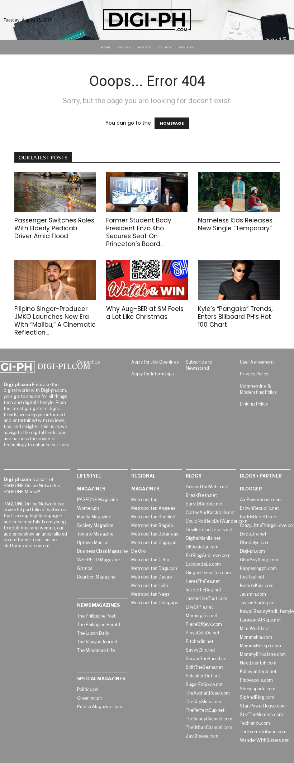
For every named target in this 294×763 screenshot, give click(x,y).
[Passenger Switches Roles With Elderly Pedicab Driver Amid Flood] (55, 192)
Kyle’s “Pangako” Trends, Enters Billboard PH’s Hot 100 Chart (235, 316)
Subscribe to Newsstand (199, 365)
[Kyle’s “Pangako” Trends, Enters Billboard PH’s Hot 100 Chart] (239, 280)
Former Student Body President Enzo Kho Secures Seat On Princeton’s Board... (138, 232)
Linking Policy (254, 404)
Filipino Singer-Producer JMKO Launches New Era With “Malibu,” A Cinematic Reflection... (55, 320)
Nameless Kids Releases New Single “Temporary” (235, 224)
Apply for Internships (152, 373)
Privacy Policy (254, 373)
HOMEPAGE (172, 123)
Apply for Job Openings (155, 362)
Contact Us (88, 362)
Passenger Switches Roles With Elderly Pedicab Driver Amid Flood (54, 228)
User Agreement (257, 362)
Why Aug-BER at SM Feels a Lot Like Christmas (145, 312)
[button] (281, 20)
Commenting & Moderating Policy (258, 389)
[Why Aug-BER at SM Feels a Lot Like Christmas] (147, 280)
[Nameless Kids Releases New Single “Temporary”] (239, 192)
